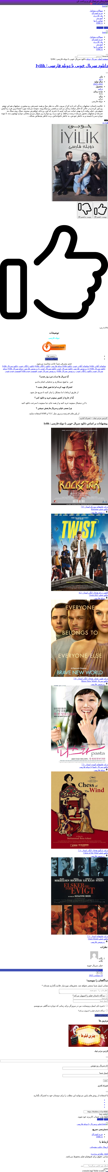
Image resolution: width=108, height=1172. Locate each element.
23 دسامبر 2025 (96, 975)
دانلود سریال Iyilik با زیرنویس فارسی (89, 369)
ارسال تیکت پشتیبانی (99, 1147)
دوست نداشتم (84, 217)
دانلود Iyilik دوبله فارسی (61, 366)
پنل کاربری (98, 16)
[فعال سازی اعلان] (107, 72)
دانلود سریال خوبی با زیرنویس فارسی (40, 369)
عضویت (100, 28)
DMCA (99, 23)
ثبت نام (100, 1119)
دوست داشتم (100, 217)
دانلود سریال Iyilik (10, 366)
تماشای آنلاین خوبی (80, 366)
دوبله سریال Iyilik (15, 369)
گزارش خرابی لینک (100, 418)
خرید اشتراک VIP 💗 (99, 4)
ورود (106, 28)
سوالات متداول (96, 11)
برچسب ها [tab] (51, 356)
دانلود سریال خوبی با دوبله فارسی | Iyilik (72, 65)
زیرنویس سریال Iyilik (66, 371)
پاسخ (101, 970)
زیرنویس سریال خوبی (46, 371)
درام (101, 79)
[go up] (107, 1171)
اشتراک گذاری (85, 418)
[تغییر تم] (107, 30)
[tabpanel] (54, 368)
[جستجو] (82, 1166)
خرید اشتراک (97, 13)
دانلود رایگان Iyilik (42, 366)
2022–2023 (98, 84)
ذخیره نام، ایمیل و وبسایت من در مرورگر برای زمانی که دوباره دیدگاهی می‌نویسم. (69, 1006)
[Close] (107, 1091)
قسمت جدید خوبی (13, 371)
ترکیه (100, 89)
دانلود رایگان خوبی (26, 366)
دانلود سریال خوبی (65, 369)
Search (105, 56)
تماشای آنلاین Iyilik (98, 366)
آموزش (99, 18)
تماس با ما (98, 21)
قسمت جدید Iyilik (29, 371)
